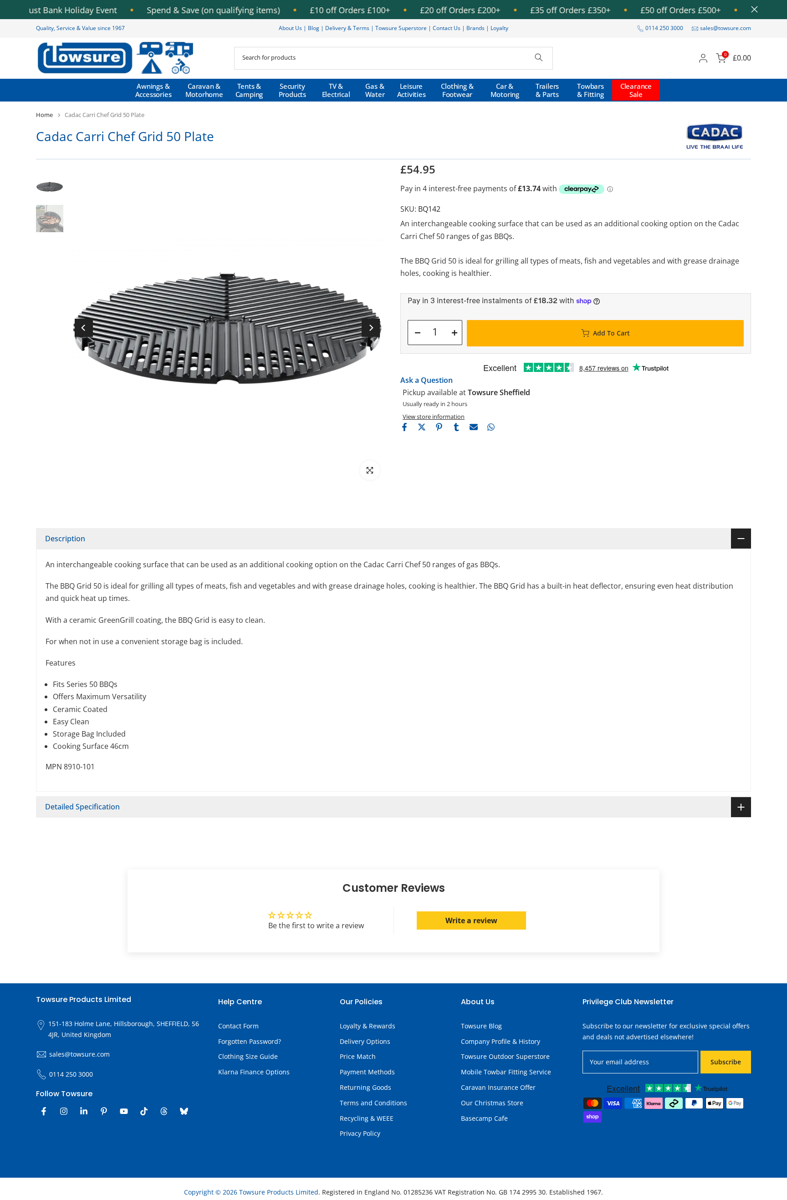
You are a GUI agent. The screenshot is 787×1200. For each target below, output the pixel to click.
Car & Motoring (505, 90)
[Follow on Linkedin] (84, 1111)
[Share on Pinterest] (439, 427)
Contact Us (446, 28)
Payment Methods (367, 1072)
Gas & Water (375, 90)
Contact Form (238, 1026)
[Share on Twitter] (422, 427)
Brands (475, 28)
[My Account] (703, 58)
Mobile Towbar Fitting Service (506, 1072)
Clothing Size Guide (248, 1056)
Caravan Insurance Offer (498, 1087)
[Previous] (84, 328)
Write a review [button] (471, 920)
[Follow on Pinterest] (104, 1111)
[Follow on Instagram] (64, 1111)
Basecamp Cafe (484, 1118)
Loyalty (499, 28)
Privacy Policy (360, 1133)
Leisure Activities (411, 90)
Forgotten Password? (249, 1041)
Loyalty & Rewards (367, 1026)
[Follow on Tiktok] (144, 1111)
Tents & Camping (249, 90)
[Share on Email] (474, 427)
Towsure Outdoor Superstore (505, 1056)
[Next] (371, 328)
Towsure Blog (481, 1026)
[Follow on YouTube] (124, 1111)
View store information (434, 416)
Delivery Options (365, 1041)
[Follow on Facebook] (43, 1111)
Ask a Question (426, 380)
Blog (314, 28)
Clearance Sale (636, 90)
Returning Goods (365, 1087)
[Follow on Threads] (164, 1111)
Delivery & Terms (347, 28)
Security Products (292, 90)
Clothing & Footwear (457, 90)
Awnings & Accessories (153, 90)
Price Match (358, 1056)
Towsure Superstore (401, 28)
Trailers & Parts (547, 90)
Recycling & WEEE (367, 1118)
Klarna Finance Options (254, 1072)
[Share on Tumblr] (456, 427)
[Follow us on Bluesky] (184, 1111)
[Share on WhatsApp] (491, 427)
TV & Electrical (336, 90)
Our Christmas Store (492, 1102)
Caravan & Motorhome (204, 90)
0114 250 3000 (664, 28)
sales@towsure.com (725, 28)
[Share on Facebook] (404, 427)
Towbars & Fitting (590, 90)
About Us (290, 28)
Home (44, 115)
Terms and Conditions (373, 1102)
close (752, 9)
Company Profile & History (500, 1041)
